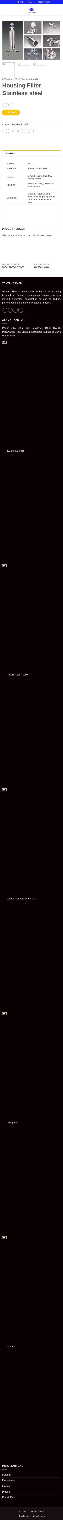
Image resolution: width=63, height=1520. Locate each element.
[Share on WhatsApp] (4, 131)
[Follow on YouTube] (20, 310)
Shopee (11, 1346)
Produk (6, 1492)
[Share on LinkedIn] (31, 131)
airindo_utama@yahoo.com (21, 898)
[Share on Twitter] (15, 131)
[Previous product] (10, 105)
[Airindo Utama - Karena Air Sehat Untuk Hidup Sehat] (31, 9)
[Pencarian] (3, 9)
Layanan (6, 1486)
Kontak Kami (9, 1497)
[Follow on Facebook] (4, 310)
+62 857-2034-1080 (17, 675)
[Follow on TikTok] (15, 310)
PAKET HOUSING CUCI (13, 267)
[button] (59, 9)
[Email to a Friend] (20, 131)
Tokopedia (12, 1122)
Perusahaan (8, 1480)
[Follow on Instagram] (10, 310)
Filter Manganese (41, 267)
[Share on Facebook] (10, 131)
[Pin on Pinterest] (26, 131)
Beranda (7, 79)
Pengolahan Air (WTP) (27, 79)
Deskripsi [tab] (10, 153)
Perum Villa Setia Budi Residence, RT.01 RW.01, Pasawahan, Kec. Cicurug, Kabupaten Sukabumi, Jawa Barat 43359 (31, 332)
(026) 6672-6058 (15, 451)
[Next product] (4, 105)
